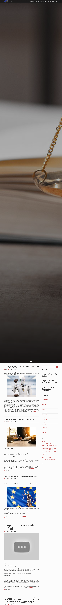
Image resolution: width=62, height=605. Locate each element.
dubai (6, 590)
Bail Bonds (43, 401)
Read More (34, 411)
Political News (44, 432)
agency (44, 441)
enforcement (44, 448)
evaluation (52, 448)
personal (48, 455)
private (45, 457)
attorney (53, 441)
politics (43, 457)
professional (49, 457)
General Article (52, 1)
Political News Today (45, 434)
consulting (44, 446)
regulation (45, 459)
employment (50, 446)
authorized (48, 443)
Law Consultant (32, 1)
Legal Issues (7, 517)
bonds (53, 443)
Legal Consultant (7, 589)
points (51, 455)
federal (45, 449)
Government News (45, 406)
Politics (48, 1)
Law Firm (37, 1)
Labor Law (43, 409)
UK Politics (43, 435)
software (52, 459)
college (55, 443)
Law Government (43, 1)
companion (47, 445)
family (43, 449)
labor (46, 451)
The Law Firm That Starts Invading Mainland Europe (20, 476)
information (51, 449)
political (54, 455)
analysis (47, 441)
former (48, 449)
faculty (55, 448)
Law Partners (44, 424)
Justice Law (43, 407)
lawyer (49, 451)
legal (8, 590)
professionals (11, 590)
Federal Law (7, 413)
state (54, 459)
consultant (55, 445)
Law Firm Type (44, 420)
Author (15, 369)
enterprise (48, 448)
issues (43, 451)
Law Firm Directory (45, 419)
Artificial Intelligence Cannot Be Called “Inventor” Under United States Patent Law (21, 367)
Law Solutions (44, 425)
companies (43, 445)
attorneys (44, 443)
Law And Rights (44, 412)
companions (50, 445)
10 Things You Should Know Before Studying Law (19, 419)
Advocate (43, 397)
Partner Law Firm (44, 430)
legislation (45, 454)
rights (50, 459)
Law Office (43, 422)
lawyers (51, 451)
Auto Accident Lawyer (45, 399)
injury (54, 449)
